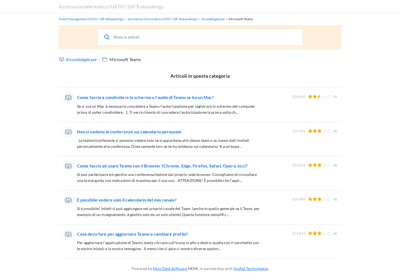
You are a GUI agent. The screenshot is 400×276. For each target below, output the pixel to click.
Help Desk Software (170, 268)
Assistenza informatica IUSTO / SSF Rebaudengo (111, 7)
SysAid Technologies (250, 268)
